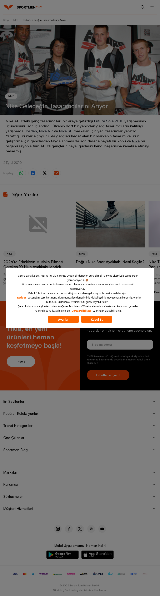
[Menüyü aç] (152, 7)
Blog (6, 19)
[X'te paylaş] (44, 173)
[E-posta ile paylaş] (56, 173)
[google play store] (62, 555)
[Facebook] (69, 529)
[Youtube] (102, 529)
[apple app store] (97, 555)
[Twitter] (80, 529)
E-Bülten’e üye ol (108, 375)
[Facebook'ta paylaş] (33, 173)
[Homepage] (8, 7)
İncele (21, 361)
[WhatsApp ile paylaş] (21, 173)
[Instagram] (58, 529)
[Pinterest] (91, 529)
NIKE (16, 19)
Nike (136, 141)
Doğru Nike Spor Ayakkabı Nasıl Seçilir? (110, 261)
